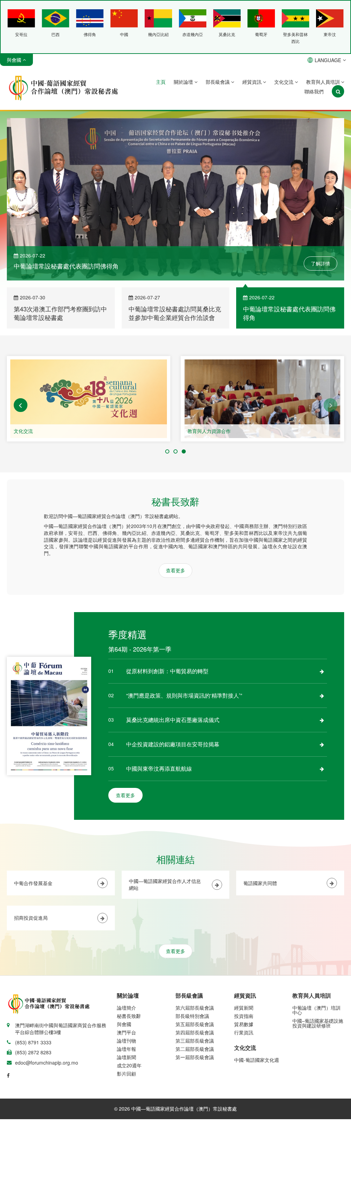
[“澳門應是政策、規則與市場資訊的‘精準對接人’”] (322, 695)
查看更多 (175, 570)
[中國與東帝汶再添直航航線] (322, 769)
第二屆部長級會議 (195, 1048)
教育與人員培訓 (323, 81)
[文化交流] (88, 398)
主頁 (161, 81)
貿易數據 (243, 1024)
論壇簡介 (126, 1007)
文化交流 (284, 81)
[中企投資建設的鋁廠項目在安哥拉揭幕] (322, 744)
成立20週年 (129, 1065)
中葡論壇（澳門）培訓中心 (316, 1010)
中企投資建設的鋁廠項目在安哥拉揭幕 (172, 744)
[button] (20, 405)
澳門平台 (126, 1032)
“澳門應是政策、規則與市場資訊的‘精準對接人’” (184, 695)
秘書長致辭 (129, 1015)
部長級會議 (218, 81)
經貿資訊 (252, 81)
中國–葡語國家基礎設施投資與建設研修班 (317, 1023)
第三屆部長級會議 (195, 1040)
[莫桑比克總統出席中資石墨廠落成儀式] (322, 720)
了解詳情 (320, 263)
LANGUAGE (328, 60)
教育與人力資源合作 (209, 430)
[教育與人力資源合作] (262, 398)
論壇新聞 (126, 1057)
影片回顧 (126, 1073)
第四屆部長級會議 (195, 1032)
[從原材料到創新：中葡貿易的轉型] (322, 671)
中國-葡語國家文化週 (256, 1059)
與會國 (124, 1024)
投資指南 (243, 1015)
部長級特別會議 (192, 1015)
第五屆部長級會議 (195, 1024)
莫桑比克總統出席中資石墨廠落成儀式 (172, 720)
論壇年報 (126, 1048)
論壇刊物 (126, 1040)
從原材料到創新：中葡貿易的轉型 (167, 671)
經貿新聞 (243, 1007)
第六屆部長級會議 (195, 1007)
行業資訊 (243, 1032)
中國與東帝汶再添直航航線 (159, 768)
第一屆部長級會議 (195, 1057)
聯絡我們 (314, 91)
